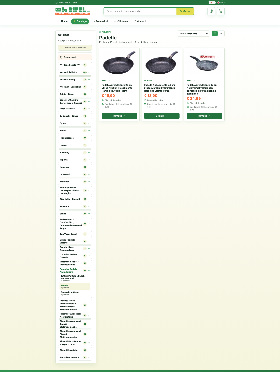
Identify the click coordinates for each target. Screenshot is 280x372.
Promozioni (102, 21)
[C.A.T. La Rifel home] (72, 11)
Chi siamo (122, 21)
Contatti (141, 21)
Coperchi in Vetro (70, 293)
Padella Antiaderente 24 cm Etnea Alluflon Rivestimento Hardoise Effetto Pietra (159, 88)
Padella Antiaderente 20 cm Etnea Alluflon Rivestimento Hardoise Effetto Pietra (117, 88)
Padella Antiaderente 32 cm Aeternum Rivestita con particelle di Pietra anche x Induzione (202, 89)
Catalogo (82, 21)
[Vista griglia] (215, 33)
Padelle (65, 286)
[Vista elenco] (221, 33)
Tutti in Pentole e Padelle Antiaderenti (73, 278)
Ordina (182, 33)
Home (64, 21)
